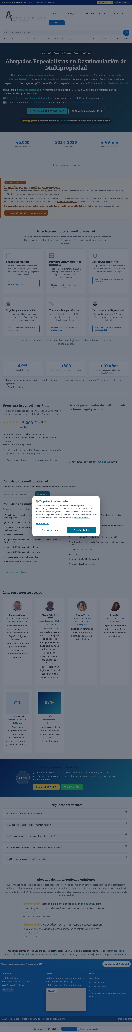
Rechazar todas (50, 530)
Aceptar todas (81, 530)
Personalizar (43, 523)
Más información (82, 517)
